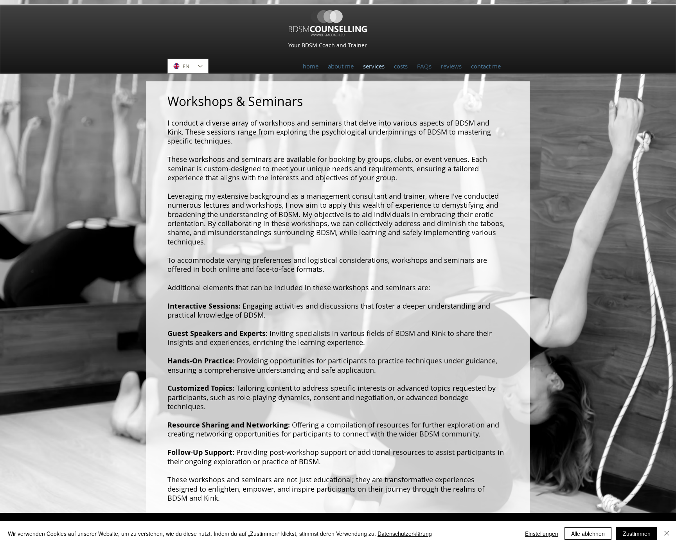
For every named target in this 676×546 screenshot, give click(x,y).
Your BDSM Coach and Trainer (327, 45)
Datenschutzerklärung (405, 533)
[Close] (666, 533)
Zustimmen (637, 533)
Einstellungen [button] (541, 533)
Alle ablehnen (588, 533)
